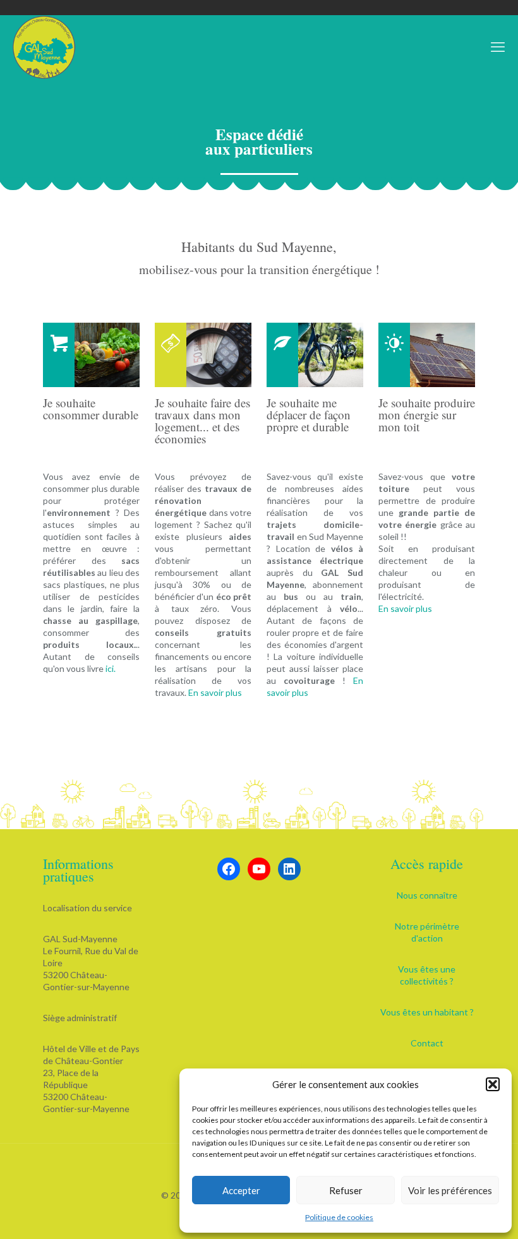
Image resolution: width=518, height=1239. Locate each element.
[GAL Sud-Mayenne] (44, 46)
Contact (427, 1043)
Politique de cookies (339, 1217)
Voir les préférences (450, 1190)
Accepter (241, 1190)
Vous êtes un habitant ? (427, 1012)
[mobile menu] (498, 46)
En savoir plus (215, 692)
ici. (110, 668)
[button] (492, 1084)
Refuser (346, 1190)
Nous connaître (427, 895)
